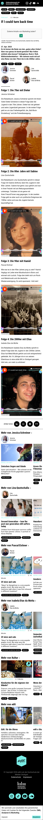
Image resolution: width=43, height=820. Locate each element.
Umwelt (11, 9)
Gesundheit (31, 9)
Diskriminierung (18, 744)
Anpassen (5, 817)
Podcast (18, 63)
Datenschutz (16, 777)
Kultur (4, 9)
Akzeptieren (36, 817)
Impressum (27, 777)
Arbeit (36, 742)
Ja (21, 36)
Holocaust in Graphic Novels (11, 537)
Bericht (4, 540)
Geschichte (26, 537)
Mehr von (15, 432)
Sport (14, 12)
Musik (11, 63)
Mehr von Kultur (9, 657)
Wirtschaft (5, 12)
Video (36, 483)
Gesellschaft (21, 9)
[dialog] (21, 812)
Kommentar (12, 698)
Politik (20, 12)
